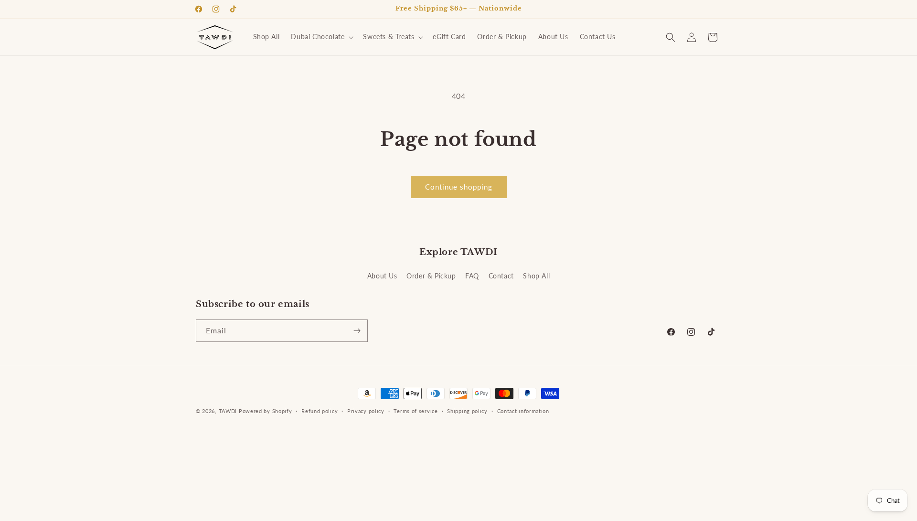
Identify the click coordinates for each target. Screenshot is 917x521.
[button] (321, 37)
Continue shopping (458, 186)
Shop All (536, 276)
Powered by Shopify (265, 411)
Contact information (523, 411)
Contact (501, 276)
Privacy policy (365, 411)
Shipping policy (467, 411)
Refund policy (319, 411)
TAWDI (228, 411)
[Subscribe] (356, 330)
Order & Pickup (431, 276)
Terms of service (415, 411)
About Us (382, 276)
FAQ (472, 276)
